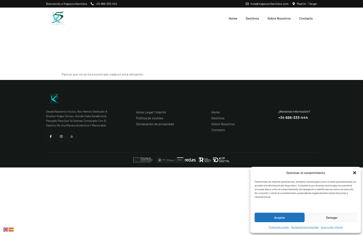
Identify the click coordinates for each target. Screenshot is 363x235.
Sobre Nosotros (279, 18)
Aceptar (279, 217)
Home (233, 18)
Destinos (252, 18)
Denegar (332, 217)
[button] (354, 173)
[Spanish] (11, 229)
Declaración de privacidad (305, 227)
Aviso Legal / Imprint (332, 227)
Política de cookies (279, 227)
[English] (6, 229)
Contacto (306, 18)
